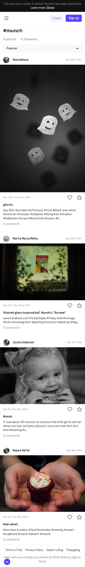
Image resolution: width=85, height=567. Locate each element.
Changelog (73, 550)
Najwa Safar (16, 458)
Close (50, 7)
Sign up (74, 18)
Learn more (38, 7)
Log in (57, 18)
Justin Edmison (19, 350)
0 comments (11, 224)
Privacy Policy (34, 550)
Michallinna (16, 67)
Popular (12, 48)
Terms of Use (13, 550)
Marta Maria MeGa (20, 246)
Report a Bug (55, 550)
